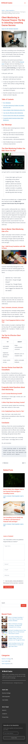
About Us (4, 710)
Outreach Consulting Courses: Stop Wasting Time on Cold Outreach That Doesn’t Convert (17, 631)
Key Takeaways (7, 102)
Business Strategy (6, 658)
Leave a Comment (7, 496)
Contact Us (4, 713)
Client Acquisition (16, 496)
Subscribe (14, 738)
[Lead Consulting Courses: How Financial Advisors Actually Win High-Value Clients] (4, 645)
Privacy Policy (5, 717)
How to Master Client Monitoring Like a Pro (14, 110)
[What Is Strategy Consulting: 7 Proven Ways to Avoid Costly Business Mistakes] (4, 619)
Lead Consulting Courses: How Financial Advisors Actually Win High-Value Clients (16, 644)
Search (3, 603)
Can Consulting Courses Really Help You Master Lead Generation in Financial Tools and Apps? (13, 519)
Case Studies (5, 661)
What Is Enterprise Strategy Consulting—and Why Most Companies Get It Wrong (15, 625)
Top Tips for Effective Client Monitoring (13, 113)
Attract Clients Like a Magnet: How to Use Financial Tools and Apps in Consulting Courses (13, 491)
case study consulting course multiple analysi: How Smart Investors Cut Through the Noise (16, 638)
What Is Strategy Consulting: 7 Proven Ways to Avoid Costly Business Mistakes (15, 619)
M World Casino (6, 3)
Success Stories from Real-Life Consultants (13, 115)
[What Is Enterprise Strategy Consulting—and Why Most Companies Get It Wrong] (4, 626)
